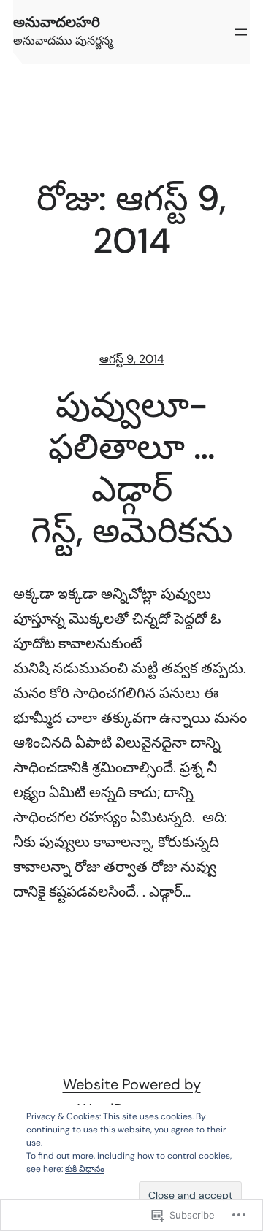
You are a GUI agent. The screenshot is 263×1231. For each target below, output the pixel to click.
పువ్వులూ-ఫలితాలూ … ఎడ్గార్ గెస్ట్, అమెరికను (132, 468)
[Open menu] (241, 32)
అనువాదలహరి (56, 21)
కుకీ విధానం (84, 1169)
